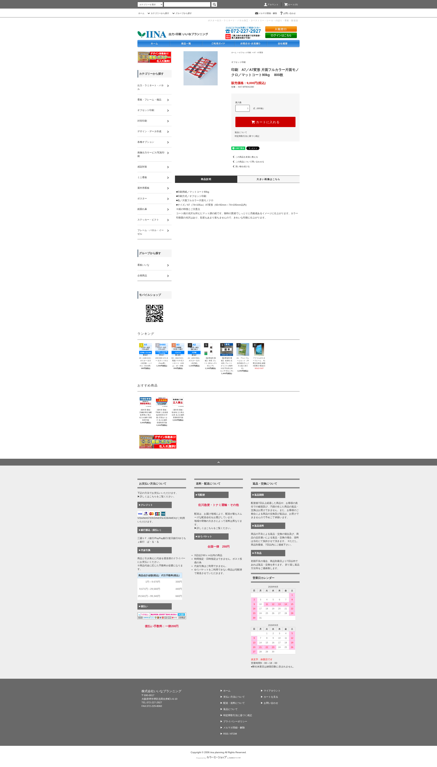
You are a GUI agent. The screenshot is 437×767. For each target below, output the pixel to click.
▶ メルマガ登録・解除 (232, 727)
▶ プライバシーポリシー (233, 721)
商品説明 (206, 179)
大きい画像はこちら (268, 179)
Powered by (201, 758)
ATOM (233, 733)
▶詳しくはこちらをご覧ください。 (156, 496)
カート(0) (293, 4)
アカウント (273, 4)
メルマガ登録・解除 (268, 13)
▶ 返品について (229, 709)
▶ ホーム (225, 690)
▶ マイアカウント (270, 690)
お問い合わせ (289, 13)
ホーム (141, 13)
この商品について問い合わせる (249, 162)
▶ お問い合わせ (269, 703)
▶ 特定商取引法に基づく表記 (236, 715)
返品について (241, 132)
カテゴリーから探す (160, 13)
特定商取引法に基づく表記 (247, 136)
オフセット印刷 (245, 52)
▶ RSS (224, 733)
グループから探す (183, 13)
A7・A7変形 (258, 52)
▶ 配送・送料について (232, 703)
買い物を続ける (242, 166)
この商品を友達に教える (246, 157)
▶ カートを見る (269, 696)
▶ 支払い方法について (232, 696)
